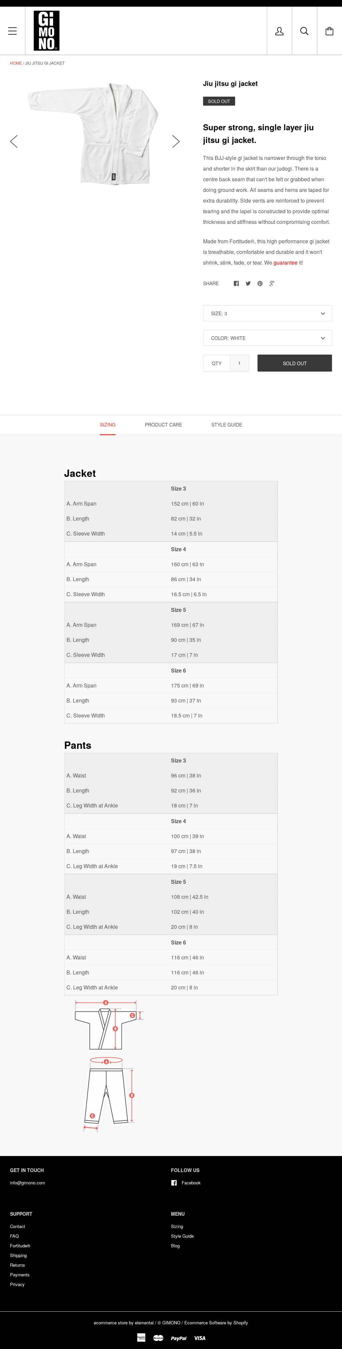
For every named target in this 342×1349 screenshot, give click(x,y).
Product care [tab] (163, 424)
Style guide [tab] (226, 424)
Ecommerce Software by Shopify (216, 1322)
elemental (144, 1322)
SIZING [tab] (108, 424)
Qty (216, 363)
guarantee (286, 262)
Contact (17, 1226)
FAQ (14, 1236)
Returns (17, 1265)
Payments (20, 1274)
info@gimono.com (27, 1182)
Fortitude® (20, 1245)
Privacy (17, 1284)
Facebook (191, 1182)
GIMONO (171, 1322)
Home (16, 63)
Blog (175, 1245)
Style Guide (182, 1236)
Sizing (177, 1226)
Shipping (18, 1255)
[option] (94, 135)
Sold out (295, 363)
